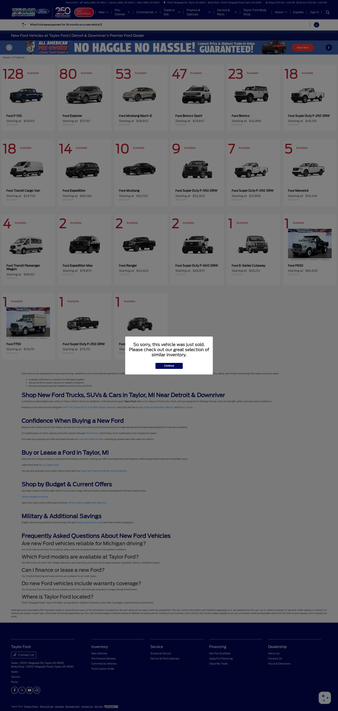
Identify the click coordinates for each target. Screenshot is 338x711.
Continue (169, 365)
